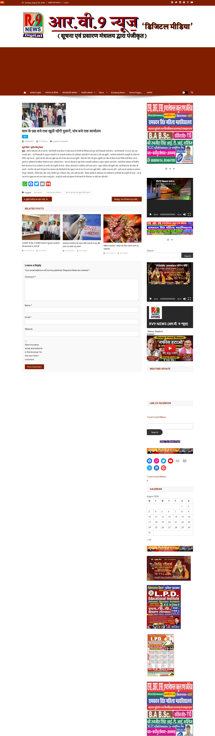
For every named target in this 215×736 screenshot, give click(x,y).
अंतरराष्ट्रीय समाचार (69, 92)
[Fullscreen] (189, 214)
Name (28, 305)
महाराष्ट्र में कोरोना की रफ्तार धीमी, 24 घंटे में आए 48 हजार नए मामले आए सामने (81, 245)
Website (29, 329)
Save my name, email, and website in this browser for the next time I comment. (33, 352)
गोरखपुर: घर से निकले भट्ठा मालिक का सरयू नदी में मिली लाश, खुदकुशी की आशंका (128, 199)
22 (182, 522)
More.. (102, 92)
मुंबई (25, 136)
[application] (170, 197)
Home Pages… (136, 92)
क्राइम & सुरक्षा (35, 92)
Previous (150, 450)
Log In (66, 3)
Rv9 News (43, 141)
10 (149, 517)
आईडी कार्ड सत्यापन (54, 3)
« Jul (149, 539)
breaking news (118, 92)
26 (163, 527)
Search (150, 251)
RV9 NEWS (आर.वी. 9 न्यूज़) (168, 324)
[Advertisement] (107, 67)
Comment (30, 277)
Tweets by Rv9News (156, 417)
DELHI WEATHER (170, 385)
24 (149, 527)
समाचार (149, 92)
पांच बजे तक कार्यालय (54, 192)
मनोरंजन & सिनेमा (51, 92)
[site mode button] (185, 92)
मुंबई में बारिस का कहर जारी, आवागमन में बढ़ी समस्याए (39, 199)
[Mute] (184, 214)
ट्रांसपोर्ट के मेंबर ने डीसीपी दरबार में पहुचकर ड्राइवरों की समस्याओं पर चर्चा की (40, 244)
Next (189, 450)
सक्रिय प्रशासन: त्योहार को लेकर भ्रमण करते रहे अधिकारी (121, 247)
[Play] (150, 214)
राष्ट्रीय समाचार (87, 92)
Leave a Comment (60, 141)
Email (28, 317)
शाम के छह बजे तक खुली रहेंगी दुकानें (78, 192)
